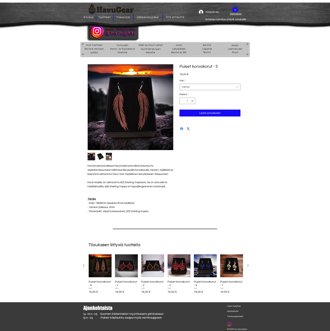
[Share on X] (188, 129)
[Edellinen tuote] (84, 265)
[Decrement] (182, 101)
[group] (166, 274)
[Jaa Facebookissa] (182, 129)
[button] (235, 8)
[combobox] (209, 87)
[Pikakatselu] (100, 265)
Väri (182, 80)
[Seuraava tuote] (248, 265)
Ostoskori (235, 13)
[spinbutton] (187, 101)
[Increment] (192, 101)
